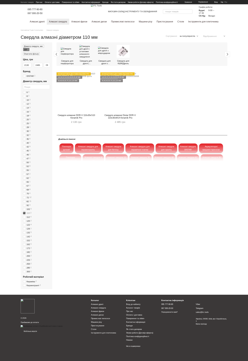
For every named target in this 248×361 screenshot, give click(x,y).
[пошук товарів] (190, 11)
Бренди (105, 2)
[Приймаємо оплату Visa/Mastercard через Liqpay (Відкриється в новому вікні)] (42, 326)
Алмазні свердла (58, 21)
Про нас (39, 2)
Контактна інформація (91, 2)
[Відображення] (222, 36)
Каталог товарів (27, 2)
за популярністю (187, 36)
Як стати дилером (118, 2)
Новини (129, 340)
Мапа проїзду (201, 324)
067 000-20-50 (35, 13)
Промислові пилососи (122, 21)
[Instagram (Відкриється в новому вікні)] (49, 11)
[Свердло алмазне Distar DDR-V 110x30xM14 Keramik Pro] (120, 92)
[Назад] (56, 54)
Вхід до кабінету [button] (133, 304)
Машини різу (145, 21)
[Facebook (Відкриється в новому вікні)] (52, 11)
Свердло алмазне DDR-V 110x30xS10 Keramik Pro (76, 116)
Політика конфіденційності (167, 2)
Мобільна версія (30, 331)
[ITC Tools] (28, 306)
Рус (225, 2)
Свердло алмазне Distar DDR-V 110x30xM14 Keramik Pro (120, 116)
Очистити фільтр (31, 54)
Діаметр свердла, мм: (33, 46)
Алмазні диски (99, 21)
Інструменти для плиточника (203, 21)
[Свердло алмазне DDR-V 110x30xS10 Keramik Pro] (76, 92)
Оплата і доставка (52, 2)
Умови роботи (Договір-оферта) (141, 2)
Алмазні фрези (79, 21)
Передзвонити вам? (169, 312)
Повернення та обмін (70, 2)
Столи (180, 21)
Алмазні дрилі (37, 21)
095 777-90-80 (35, 9)
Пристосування (165, 21)
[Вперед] (227, 54)
